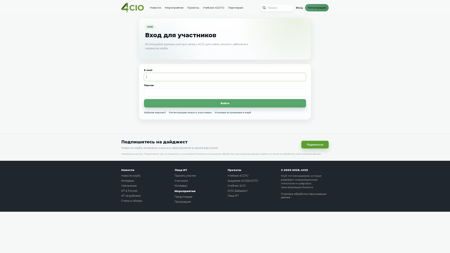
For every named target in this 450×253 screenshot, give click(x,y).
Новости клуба (130, 175)
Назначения (129, 185)
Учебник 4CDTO (213, 7)
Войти (225, 103)
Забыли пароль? (155, 112)
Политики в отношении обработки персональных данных (227, 154)
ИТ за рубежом (131, 195)
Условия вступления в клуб (233, 112)
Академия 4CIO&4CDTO (243, 180)
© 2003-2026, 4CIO (294, 170)
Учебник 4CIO (237, 185)
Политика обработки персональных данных (303, 195)
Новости (155, 7)
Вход (299, 7)
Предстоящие (183, 196)
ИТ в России (129, 190)
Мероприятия (174, 7)
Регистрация (317, 7)
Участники (181, 180)
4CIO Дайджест (238, 190)
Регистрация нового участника (190, 112)
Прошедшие (183, 201)
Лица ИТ (181, 170)
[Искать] (264, 7)
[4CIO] (132, 8)
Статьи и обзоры (131, 200)
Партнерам (235, 7)
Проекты (193, 7)
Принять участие (185, 175)
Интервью (127, 180)
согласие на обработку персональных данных (295, 154)
